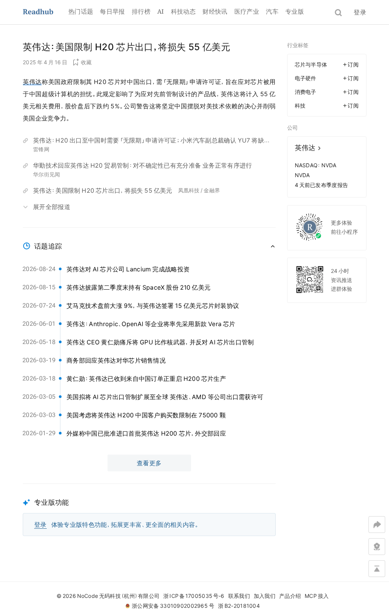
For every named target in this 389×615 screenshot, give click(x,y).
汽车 (272, 11)
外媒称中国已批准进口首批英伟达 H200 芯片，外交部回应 (146, 433)
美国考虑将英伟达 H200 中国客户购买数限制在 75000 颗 (146, 415)
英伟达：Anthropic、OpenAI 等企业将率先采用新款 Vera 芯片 (151, 324)
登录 (360, 12)
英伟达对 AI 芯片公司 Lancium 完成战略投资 (128, 269)
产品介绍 (290, 596)
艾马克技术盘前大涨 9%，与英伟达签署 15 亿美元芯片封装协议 (152, 306)
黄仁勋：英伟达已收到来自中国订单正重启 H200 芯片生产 (146, 379)
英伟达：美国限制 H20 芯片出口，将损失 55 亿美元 (102, 190)
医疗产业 (246, 11)
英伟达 (32, 82)
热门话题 (80, 11)
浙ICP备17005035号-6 (193, 596)
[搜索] (338, 12)
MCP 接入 (317, 596)
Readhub (45, 12)
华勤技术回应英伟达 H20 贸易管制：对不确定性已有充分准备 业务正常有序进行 (142, 165)
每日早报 (112, 11)
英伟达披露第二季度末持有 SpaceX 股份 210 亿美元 (138, 287)
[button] (149, 509)
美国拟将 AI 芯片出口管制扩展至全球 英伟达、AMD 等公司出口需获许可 (164, 397)
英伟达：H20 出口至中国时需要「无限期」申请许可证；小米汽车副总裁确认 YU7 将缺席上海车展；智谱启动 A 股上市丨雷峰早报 (148, 141)
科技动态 (183, 11)
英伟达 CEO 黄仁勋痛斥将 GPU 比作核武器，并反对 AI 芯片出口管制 (160, 342)
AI (160, 11)
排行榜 (141, 11)
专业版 (294, 11)
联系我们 (239, 596)
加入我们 (264, 596)
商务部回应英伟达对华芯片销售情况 (116, 360)
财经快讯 (214, 11)
